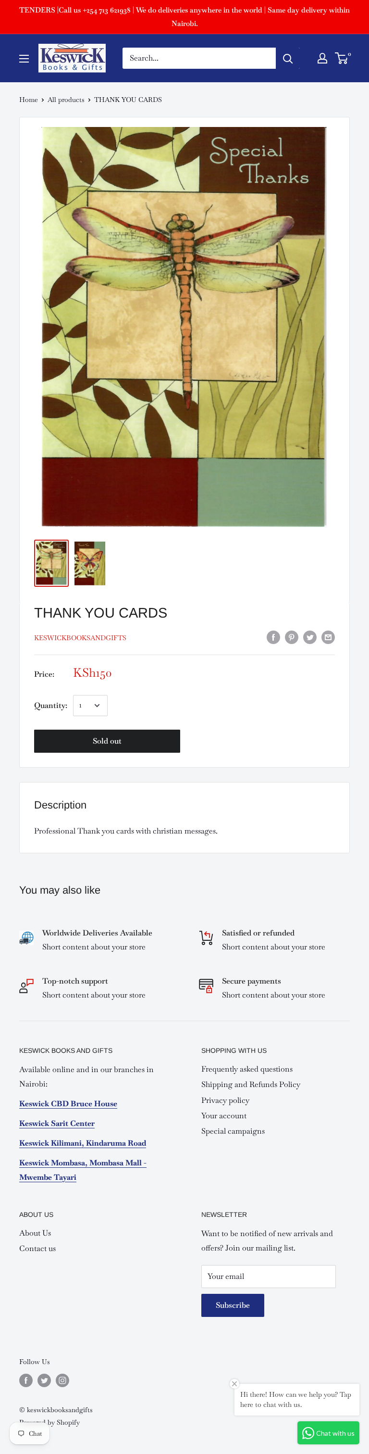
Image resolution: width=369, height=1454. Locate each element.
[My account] (322, 58)
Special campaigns (233, 1131)
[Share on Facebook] (273, 636)
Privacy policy (225, 1100)
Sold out (107, 741)
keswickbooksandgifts (80, 637)
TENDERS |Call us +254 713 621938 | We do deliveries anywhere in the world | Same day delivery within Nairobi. (184, 16)
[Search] (288, 58)
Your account (223, 1116)
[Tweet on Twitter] (310, 636)
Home (28, 99)
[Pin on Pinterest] (291, 636)
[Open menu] (24, 59)
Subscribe (233, 1305)
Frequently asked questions (247, 1069)
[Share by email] (328, 636)
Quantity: (50, 705)
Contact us (37, 1248)
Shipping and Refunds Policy (250, 1084)
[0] (342, 58)
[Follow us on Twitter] (44, 1380)
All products (66, 99)
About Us (35, 1233)
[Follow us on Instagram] (62, 1380)
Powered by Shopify (49, 1422)
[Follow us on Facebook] (26, 1380)
